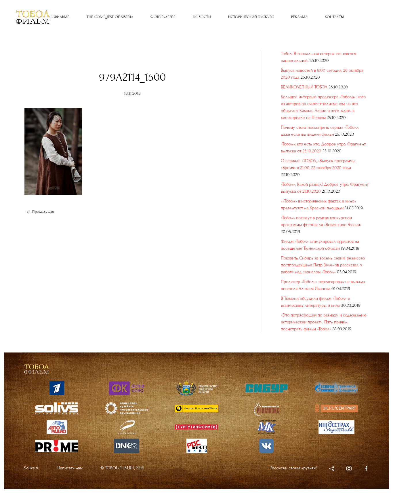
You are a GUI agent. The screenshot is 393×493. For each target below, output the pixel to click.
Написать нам (70, 468)
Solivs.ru (31, 468)
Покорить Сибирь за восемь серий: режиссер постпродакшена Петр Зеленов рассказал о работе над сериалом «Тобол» (323, 264)
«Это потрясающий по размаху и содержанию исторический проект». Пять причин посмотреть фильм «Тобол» (324, 321)
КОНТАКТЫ (334, 17)
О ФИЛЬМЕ (59, 17)
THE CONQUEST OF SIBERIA (110, 17)
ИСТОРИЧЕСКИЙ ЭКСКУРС (251, 17)
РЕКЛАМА (299, 17)
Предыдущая (42, 211)
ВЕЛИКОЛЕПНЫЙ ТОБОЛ (304, 87)
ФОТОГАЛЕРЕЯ (162, 17)
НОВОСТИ (202, 17)
